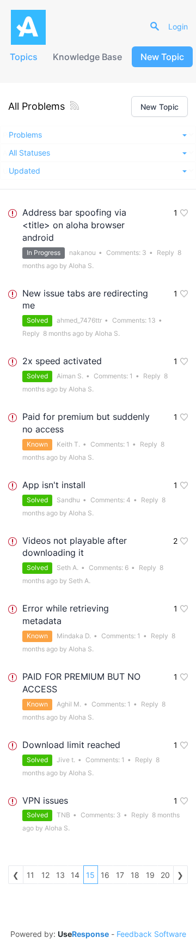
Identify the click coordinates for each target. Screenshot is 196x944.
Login (178, 26)
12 (45, 875)
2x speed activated (62, 360)
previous (15, 874)
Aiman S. (70, 376)
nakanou (82, 252)
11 (30, 875)
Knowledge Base (87, 56)
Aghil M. (69, 704)
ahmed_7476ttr (79, 320)
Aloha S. (81, 266)
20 (165, 875)
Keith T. (68, 444)
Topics (24, 56)
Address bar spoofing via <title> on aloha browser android (74, 225)
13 (152, 320)
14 (75, 875)
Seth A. (67, 567)
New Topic (162, 56)
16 (105, 875)
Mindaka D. (74, 636)
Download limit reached (71, 744)
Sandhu (68, 500)
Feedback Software (151, 934)
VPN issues (45, 800)
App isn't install (53, 484)
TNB (63, 815)
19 (150, 875)
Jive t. (66, 760)
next (180, 874)
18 (135, 875)
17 (120, 875)
